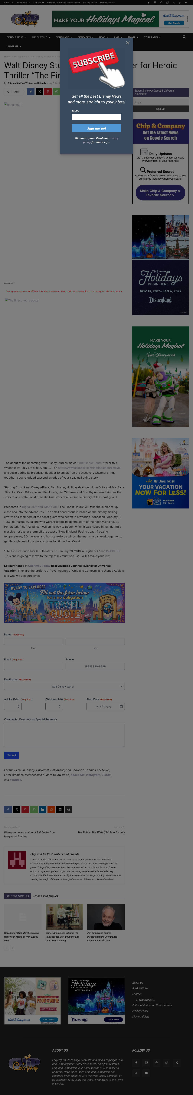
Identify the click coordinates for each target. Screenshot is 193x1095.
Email (75, 110)
